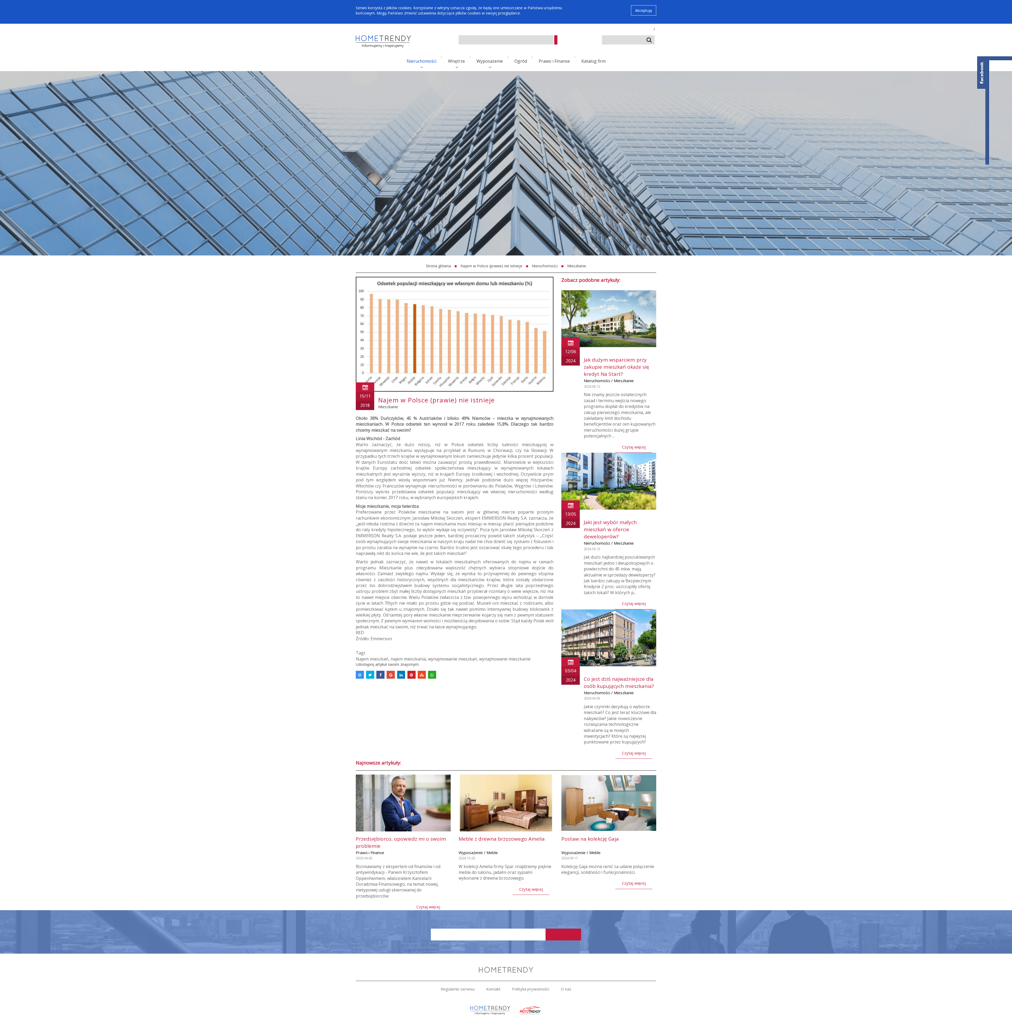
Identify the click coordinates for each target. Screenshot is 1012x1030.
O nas (566, 989)
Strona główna (438, 265)
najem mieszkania (408, 659)
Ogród (520, 61)
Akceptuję (643, 10)
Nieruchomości (421, 61)
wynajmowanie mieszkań (452, 659)
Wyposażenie (489, 61)
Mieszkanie (576, 265)
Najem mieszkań (372, 659)
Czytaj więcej (634, 447)
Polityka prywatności (530, 989)
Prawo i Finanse (554, 61)
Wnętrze (456, 61)
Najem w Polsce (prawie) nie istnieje (491, 265)
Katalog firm (593, 61)
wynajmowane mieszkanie (505, 659)
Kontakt (493, 989)
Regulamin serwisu (458, 989)
